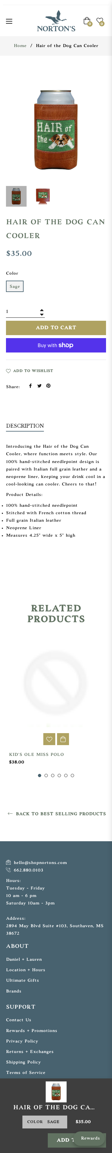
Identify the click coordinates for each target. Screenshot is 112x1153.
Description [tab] (25, 426)
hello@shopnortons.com (39, 863)
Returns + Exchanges (30, 1052)
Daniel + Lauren (24, 959)
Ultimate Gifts (22, 980)
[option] (56, 706)
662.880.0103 (27, 870)
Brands (14, 991)
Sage (15, 287)
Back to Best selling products (60, 814)
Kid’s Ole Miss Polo (36, 755)
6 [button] (72, 775)
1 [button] (39, 775)
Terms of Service (25, 1073)
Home (20, 46)
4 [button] (59, 775)
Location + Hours (25, 970)
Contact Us (18, 1020)
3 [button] (52, 775)
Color (12, 273)
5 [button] (65, 775)
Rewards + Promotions (31, 1031)
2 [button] (46, 775)
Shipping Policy (23, 1062)
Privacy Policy (22, 1041)
